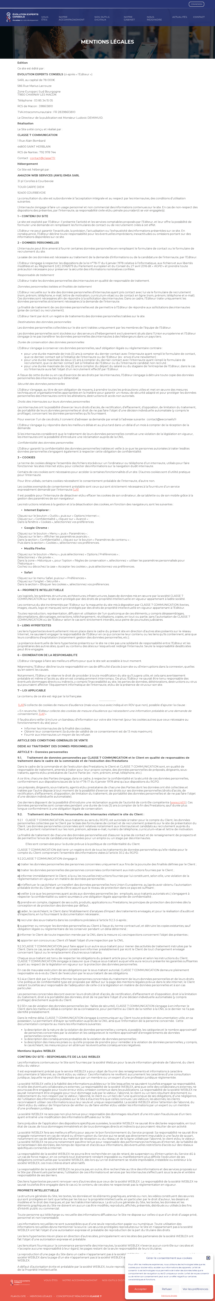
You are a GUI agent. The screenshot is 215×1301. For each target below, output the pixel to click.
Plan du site (18, 1296)
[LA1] (76, 489)
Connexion (196, 4)
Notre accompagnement (71, 18)
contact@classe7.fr (42, 158)
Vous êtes (44, 18)
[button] (208, 1258)
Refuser (167, 1289)
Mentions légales (169, 1295)
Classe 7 (95, 1296)
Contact (199, 16)
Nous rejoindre (154, 18)
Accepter (141, 1289)
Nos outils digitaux (102, 18)
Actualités (179, 16)
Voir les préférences (195, 1289)
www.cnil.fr (178, 802)
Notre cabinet (129, 18)
